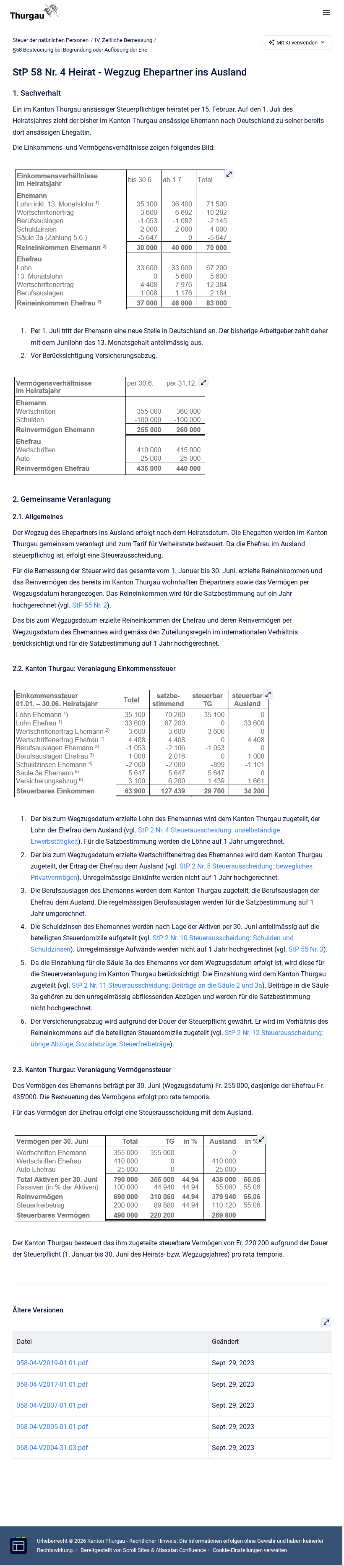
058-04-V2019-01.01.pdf (52, 1363)
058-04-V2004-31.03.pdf (52, 1448)
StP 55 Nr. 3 (306, 949)
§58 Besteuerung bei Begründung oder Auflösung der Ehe (80, 50)
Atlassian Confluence (181, 1550)
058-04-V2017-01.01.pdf (52, 1384)
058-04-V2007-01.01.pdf (52, 1405)
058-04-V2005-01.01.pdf (52, 1427)
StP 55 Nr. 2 (89, 605)
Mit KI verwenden (297, 42)
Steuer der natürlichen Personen (51, 40)
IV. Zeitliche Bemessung (123, 40)
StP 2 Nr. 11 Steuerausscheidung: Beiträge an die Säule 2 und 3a (167, 985)
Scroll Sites (136, 1550)
